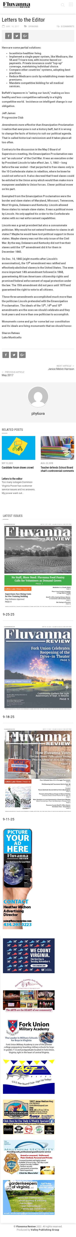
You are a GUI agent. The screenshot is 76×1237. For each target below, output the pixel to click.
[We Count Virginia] (29, 955)
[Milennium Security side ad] (29, 1157)
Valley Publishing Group (45, 1229)
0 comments (67, 26)
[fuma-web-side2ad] (29, 1036)
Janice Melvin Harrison (61, 369)
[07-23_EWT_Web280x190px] (29, 1116)
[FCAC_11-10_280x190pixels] (29, 995)
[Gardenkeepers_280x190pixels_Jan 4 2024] (29, 1197)
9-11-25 (8, 819)
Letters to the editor (12, 478)
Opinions (33, 26)
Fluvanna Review (26, 1226)
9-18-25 (8, 717)
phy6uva (38, 413)
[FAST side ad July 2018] (29, 1076)
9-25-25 (8, 614)
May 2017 (7, 375)
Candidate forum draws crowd (18, 467)
